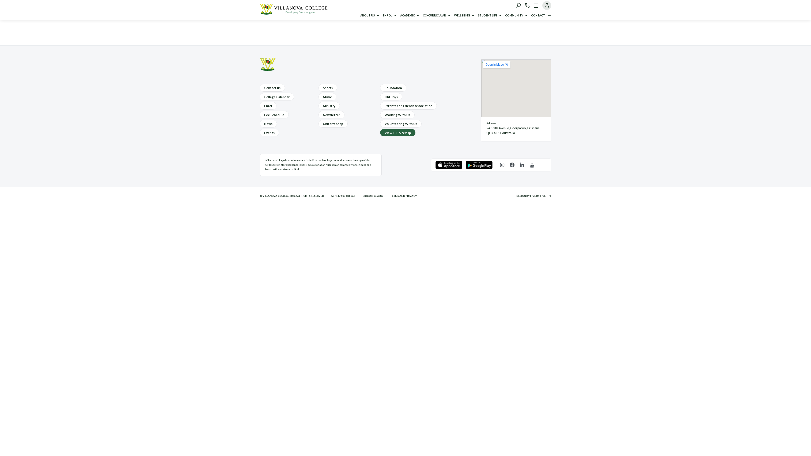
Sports (328, 88)
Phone (525, 5)
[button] (370, 15)
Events (269, 133)
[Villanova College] (294, 13)
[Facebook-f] (512, 165)
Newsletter (331, 115)
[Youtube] (531, 165)
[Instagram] (502, 165)
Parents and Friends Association (408, 106)
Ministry (329, 106)
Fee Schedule (274, 115)
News (268, 124)
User (544, 5)
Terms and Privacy (403, 195)
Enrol (268, 106)
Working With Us (397, 115)
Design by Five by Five (531, 195)
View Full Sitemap (398, 133)
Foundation (393, 88)
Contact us (272, 88)
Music (327, 97)
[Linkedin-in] (522, 165)
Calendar (534, 5)
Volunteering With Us (401, 124)
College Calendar (277, 97)
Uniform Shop (333, 124)
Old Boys (391, 97)
